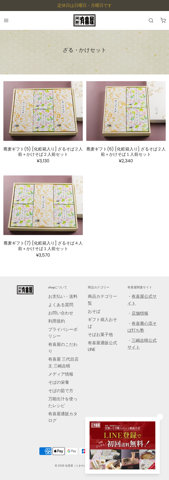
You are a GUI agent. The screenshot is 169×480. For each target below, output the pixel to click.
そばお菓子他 (100, 334)
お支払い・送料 (62, 296)
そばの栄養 (58, 382)
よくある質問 (60, 305)
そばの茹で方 (60, 391)
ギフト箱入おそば (102, 323)
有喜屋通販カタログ (62, 417)
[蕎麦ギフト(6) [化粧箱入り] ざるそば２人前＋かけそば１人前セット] (126, 111)
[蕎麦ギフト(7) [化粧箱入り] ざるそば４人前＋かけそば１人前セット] (43, 205)
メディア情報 (60, 374)
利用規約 (56, 321)
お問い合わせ (60, 313)
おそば (94, 311)
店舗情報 (140, 313)
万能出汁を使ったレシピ (62, 402)
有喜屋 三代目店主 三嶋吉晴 (63, 362)
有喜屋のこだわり (62, 347)
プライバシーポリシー (62, 332)
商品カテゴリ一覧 (102, 299)
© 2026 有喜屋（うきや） (70, 465)
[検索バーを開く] (151, 20)
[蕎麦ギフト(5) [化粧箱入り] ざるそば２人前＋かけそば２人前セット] (43, 111)
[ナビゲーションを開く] (6, 20)
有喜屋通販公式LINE (102, 346)
